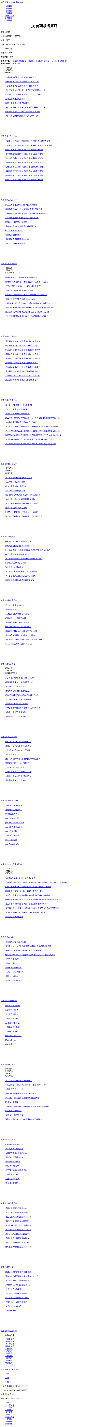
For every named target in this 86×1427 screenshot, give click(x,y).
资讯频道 (9, 20)
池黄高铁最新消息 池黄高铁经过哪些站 (20, 226)
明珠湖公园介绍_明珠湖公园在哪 (18, 742)
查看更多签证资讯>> (9, 1267)
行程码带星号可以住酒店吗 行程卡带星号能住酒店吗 (26, 1085)
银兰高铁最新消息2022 (14, 231)
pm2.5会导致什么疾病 (13, 827)
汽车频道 (9, 8)
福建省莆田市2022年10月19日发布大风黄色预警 (24, 171)
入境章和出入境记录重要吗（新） (18, 1285)
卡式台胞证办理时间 (13, 1289)
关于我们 (23, 1386)
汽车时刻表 (9, 1339)
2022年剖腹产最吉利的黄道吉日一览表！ (21, 422)
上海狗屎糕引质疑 (12, 1027)
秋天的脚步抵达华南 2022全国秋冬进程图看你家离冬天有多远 (29, 308)
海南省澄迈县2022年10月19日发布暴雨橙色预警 (24, 150)
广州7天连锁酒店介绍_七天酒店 (17, 750)
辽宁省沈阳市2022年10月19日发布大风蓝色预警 (24, 154)
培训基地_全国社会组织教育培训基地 (20, 678)
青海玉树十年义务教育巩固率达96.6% (20, 299)
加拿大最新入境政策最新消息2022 (18, 1212)
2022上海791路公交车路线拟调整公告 (20, 499)
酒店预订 (9, 1358)
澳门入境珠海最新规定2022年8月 (18, 1234)
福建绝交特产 (10, 1044)
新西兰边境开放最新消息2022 (17, 1243)
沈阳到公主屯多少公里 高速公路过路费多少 (22, 341)
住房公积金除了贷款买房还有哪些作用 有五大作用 (25, 107)
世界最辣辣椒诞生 (12, 959)
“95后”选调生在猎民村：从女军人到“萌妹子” (23, 286)
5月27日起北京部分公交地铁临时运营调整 (22, 512)
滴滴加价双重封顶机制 (14, 1157)
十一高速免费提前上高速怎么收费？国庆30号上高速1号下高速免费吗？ (33, 900)
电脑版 (9, 1386)
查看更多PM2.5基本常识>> (11, 864)
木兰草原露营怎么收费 (14, 1089)
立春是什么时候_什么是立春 (16, 704)
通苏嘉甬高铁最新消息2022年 (17, 239)
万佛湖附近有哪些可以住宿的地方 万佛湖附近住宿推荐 (27, 1106)
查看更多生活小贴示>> (10, 464)
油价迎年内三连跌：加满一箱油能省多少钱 (22, 82)
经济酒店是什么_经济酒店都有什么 (19, 682)
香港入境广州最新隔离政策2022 (17, 1238)
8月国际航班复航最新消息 (15, 563)
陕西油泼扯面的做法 (13, 1036)
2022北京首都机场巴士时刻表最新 (18, 478)
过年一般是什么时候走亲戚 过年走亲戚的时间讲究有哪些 (28, 887)
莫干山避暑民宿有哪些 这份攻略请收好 (20, 1094)
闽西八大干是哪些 (12, 1006)
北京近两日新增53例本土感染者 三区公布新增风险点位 (27, 312)
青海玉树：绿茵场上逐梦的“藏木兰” (19, 290)
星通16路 (16, 63)
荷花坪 (15, 61)
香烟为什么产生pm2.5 (13, 810)
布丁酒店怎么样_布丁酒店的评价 (18, 699)
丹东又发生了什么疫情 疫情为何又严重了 (21, 86)
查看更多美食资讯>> (9, 1001)
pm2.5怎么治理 (11, 831)
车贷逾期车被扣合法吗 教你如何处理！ (20, 77)
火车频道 (9, 6)
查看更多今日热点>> (9, 136)
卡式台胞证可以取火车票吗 (16, 1302)
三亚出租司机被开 (12, 1179)
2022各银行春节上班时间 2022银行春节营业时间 (24, 891)
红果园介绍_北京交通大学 (15, 686)
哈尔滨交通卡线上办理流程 (16, 486)
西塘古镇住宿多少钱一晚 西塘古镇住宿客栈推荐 (24, 1119)
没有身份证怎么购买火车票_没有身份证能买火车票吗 (26, 213)
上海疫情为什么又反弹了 (15, 99)
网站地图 (9, 1424)
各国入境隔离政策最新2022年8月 (18, 1217)
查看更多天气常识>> (9, 937)
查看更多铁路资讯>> (9, 264)
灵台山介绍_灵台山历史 (14, 767)
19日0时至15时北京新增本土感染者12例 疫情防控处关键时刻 (29, 303)
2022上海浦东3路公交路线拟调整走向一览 (22, 503)
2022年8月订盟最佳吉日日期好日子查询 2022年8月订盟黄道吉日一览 (32, 431)
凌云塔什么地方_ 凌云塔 (15, 605)
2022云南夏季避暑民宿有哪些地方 (18, 1081)
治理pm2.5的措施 (12, 835)
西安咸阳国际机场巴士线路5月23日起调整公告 (23, 516)
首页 (7, 1403)
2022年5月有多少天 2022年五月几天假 (20, 878)
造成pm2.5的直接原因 (13, 805)
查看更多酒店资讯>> (9, 1139)
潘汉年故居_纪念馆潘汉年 (15, 780)
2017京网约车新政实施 (14, 1149)
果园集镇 (22, 61)
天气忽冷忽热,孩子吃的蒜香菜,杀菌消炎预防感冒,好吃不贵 (28, 946)
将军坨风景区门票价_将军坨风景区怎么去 (22, 695)
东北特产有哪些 (11, 1014)
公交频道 (9, 11)
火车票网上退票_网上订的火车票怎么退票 (22, 218)
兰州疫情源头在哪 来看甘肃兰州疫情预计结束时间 (25, 90)
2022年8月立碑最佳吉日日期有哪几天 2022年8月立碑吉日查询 (29, 439)
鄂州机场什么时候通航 (14, 567)
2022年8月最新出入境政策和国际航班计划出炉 (23, 559)
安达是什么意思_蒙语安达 (15, 712)
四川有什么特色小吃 (13, 980)
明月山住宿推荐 (11, 1102)
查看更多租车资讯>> (9, 1203)
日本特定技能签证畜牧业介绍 (17, 1281)
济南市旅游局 (10, 755)
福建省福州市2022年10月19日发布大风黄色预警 (24, 175)
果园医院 (39, 61)
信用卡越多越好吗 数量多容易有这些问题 (21, 116)
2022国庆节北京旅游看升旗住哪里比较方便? (22, 1098)
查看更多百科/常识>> (9, 800)
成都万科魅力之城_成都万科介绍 (18, 746)
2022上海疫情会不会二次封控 (17, 103)
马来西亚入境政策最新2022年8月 (18, 1230)
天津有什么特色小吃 (13, 968)
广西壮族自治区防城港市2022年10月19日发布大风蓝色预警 (28, 145)
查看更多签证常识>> (9, 1331)
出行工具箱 (9, 16)
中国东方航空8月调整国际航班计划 (19, 554)
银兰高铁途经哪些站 (13, 235)
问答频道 (9, 18)
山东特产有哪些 (11, 1010)
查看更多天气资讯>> (9, 200)
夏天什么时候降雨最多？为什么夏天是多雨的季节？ (26, 904)
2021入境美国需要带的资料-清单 (18, 1272)
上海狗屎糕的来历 (12, 1023)
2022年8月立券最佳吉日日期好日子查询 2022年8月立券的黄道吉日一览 (33, 435)
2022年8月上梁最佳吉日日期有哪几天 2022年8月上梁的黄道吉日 (30, 444)
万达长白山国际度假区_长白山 (17, 614)
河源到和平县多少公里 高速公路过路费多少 (22, 350)
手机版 (3, 1386)
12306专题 (9, 1365)
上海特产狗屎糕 (11, 1031)
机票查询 (9, 1356)
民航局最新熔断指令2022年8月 (17, 546)
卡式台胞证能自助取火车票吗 (17, 1298)
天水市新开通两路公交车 (15, 482)
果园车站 (31, 61)
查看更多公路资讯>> (9, 400)
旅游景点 (9, 1353)
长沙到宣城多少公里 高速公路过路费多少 (21, 346)
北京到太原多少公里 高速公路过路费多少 (21, 380)
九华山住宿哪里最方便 (14, 1115)
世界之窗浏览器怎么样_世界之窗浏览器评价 (22, 708)
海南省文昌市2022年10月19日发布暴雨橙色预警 (24, 180)
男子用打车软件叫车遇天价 (16, 1170)
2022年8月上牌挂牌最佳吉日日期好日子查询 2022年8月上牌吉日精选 (32, 426)
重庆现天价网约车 (12, 1166)
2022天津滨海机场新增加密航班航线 (19, 580)
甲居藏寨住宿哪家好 (13, 1111)
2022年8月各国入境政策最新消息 (18, 1225)
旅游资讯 (9, 1360)
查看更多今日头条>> (9, 336)
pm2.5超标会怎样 (12, 818)
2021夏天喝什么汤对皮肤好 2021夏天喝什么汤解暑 (25, 912)
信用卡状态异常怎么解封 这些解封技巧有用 (22, 112)
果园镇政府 (62, 61)
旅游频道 (9, 13)
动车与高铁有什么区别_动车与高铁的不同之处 (23, 209)
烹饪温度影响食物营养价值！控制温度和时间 (23, 950)
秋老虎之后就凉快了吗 (14, 917)
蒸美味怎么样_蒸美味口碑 (15, 942)
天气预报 (9, 1351)
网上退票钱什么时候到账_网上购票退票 (21, 205)
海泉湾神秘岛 (10, 610)
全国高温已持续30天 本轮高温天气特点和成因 (23, 94)
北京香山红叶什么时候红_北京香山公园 (21, 631)
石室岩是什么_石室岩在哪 (15, 618)
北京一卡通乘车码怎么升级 (16, 508)
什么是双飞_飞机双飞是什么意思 (18, 541)
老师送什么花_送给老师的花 (16, 409)
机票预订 (9, 1410)
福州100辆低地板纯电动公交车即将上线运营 (22, 495)
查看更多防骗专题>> (9, 737)
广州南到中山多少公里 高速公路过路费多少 (22, 376)
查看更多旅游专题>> (9, 664)
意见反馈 (16, 1386)
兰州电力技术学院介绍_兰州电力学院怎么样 (22, 759)
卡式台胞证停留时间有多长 (16, 1293)
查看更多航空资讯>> (9, 600)
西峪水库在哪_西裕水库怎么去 (17, 691)
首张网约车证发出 (12, 1183)
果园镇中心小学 (50, 61)
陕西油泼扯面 (10, 1040)
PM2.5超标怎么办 (12, 814)
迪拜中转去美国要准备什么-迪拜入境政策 (21, 1276)
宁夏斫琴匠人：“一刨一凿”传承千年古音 (21, 278)
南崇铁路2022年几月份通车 (16, 222)
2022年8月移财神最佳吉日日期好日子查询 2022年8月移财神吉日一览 (32, 418)
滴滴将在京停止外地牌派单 (16, 1153)
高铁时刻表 (9, 1346)
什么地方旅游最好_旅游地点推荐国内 (20, 635)
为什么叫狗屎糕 (11, 1018)
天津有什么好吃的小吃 (14, 972)
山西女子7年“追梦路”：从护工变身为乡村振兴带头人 (26, 295)
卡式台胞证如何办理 (13, 1306)
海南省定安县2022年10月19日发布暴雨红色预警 (24, 158)
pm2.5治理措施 (11, 840)
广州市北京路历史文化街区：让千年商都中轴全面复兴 (26, 316)
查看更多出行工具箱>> (10, 1369)
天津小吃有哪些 (11, 976)
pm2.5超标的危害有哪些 (14, 823)
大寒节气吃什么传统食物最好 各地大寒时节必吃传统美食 (28, 895)
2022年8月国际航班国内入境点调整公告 (21, 571)
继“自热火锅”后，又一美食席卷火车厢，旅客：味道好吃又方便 (30, 955)
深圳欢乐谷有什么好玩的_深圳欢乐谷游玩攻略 (23, 640)
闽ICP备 (4, 1398)
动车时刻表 (9, 1344)
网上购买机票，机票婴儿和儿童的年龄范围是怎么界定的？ (28, 550)
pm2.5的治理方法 (12, 844)
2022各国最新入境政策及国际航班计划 (20, 576)
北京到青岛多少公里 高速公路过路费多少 (21, 371)
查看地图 (21, 44)
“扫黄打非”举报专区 (16, 1398)
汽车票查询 (9, 1407)
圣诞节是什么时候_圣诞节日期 (17, 414)
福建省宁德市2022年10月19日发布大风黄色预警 (24, 163)
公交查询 (9, 1349)
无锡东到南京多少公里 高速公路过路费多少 (22, 354)
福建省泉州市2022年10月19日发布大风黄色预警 (24, 167)
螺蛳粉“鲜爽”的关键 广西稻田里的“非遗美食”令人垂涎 (26, 282)
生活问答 (9, 1419)
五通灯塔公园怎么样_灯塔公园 (17, 763)
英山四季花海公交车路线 (15, 491)
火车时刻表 (9, 1341)
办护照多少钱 (10, 1311)
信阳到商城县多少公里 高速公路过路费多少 (22, 367)
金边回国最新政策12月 (14, 1144)
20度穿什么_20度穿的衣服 (15, 717)
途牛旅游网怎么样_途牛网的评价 (18, 627)
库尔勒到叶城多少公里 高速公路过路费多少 (22, 358)
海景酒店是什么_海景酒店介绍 (17, 622)
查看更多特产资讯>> (9, 1064)
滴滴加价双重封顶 (12, 1162)
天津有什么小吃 (11, 963)
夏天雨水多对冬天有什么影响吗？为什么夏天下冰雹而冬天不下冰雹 (32, 908)
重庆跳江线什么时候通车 (15, 243)
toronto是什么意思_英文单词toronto (18, 644)
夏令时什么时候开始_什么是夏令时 (19, 405)
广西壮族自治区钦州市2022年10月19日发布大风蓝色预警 (27, 141)
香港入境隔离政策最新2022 (16, 1208)
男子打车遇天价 (11, 1174)
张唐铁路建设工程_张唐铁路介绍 (18, 776)
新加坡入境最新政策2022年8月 (17, 1221)
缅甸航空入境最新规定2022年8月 (18, 1247)
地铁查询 (9, 1363)
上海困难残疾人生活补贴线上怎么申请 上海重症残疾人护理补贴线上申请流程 (36, 882)
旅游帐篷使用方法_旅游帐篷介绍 (18, 772)
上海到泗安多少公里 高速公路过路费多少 (21, 363)
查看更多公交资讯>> (9, 537)
